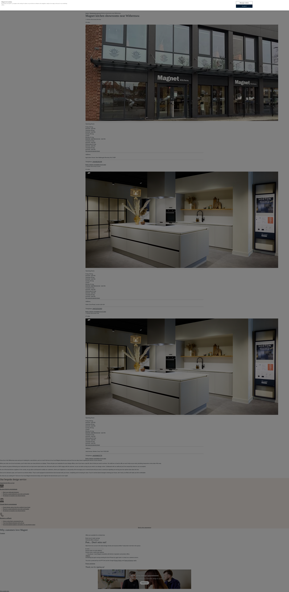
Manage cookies (244, 3)
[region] (144, 5)
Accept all (244, 6)
